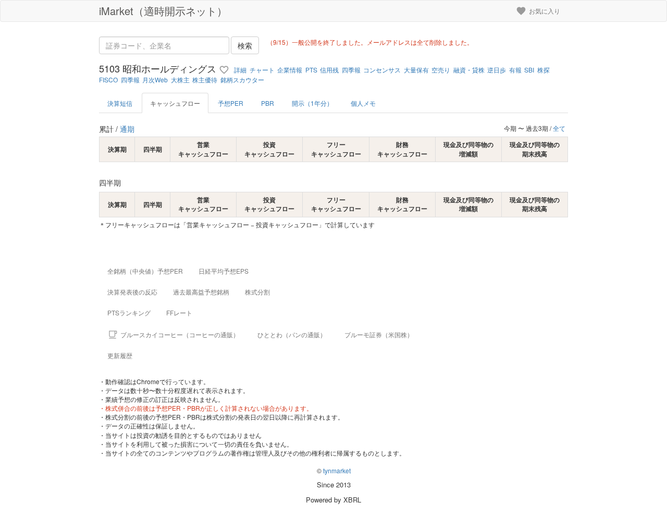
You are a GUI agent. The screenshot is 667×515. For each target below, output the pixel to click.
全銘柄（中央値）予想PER (145, 270)
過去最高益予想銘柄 (201, 291)
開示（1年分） (312, 103)
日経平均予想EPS (224, 270)
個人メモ (363, 103)
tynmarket (337, 470)
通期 (127, 129)
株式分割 (257, 291)
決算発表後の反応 (132, 291)
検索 (245, 45)
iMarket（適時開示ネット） (163, 10)
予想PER (230, 103)
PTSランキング (129, 312)
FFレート (179, 312)
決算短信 (119, 103)
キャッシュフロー (175, 103)
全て (559, 128)
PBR (267, 103)
